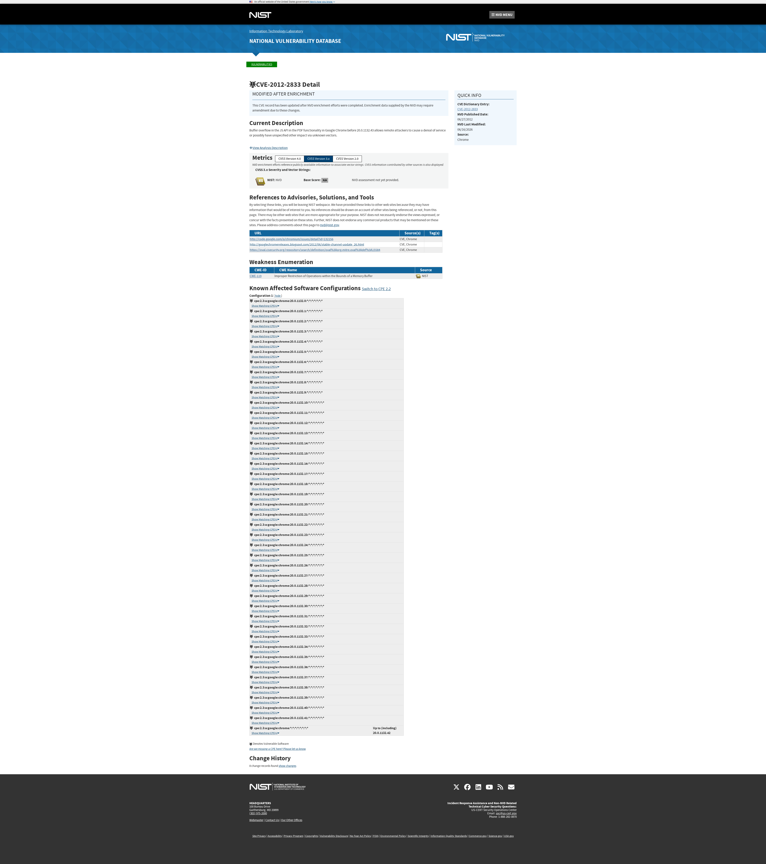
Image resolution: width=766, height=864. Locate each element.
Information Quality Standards (449, 836)
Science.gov (495, 836)
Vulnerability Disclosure (334, 836)
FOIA (376, 836)
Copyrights (311, 836)
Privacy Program (293, 836)
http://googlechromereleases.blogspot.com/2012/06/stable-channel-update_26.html (307, 245)
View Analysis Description (270, 148)
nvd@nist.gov (329, 225)
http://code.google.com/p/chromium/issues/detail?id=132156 (291, 239)
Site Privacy (259, 836)
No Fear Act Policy (360, 836)
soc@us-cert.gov (506, 813)
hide (277, 296)
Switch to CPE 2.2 (376, 288)
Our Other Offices (291, 820)
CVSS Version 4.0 (289, 159)
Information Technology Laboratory (276, 31)
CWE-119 (256, 276)
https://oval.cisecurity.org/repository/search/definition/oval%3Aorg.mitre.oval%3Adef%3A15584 (315, 250)
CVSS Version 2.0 (347, 159)
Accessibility (275, 836)
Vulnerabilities (261, 64)
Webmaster (256, 820)
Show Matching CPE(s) (264, 306)
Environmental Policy (393, 836)
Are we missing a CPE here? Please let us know (277, 749)
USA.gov (509, 836)
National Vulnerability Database (295, 41)
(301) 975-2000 (258, 813)
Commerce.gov (478, 836)
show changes (287, 766)
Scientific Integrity (418, 836)
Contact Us (272, 820)
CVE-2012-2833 (467, 109)
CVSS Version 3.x (318, 159)
